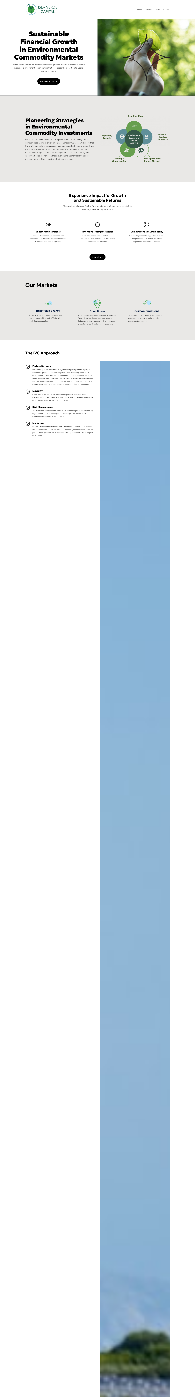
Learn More (97, 257)
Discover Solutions (48, 81)
